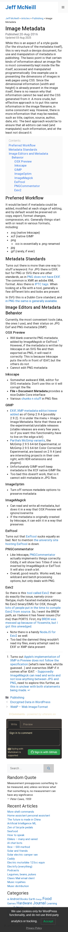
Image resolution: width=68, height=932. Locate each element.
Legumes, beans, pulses (21, 874)
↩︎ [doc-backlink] (29, 690)
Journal (39, 903)
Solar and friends (17, 850)
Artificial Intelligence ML (21, 823)
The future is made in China (24, 819)
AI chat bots (14, 843)
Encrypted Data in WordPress (30, 702)
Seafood (12, 831)
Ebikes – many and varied (22, 839)
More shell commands (20, 811)
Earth (32, 899)
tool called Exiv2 (38, 593)
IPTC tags (41, 284)
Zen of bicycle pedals (20, 827)
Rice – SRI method (18, 847)
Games (11, 903)
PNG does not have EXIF (43, 277)
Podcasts (13, 870)
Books (24, 899)
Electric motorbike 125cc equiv (26, 862)
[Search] (49, 768)
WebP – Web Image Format (29, 707)
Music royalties (16, 882)
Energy (39, 899)
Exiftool (31, 536)
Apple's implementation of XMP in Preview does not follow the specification (35, 660)
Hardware (24, 903)
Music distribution (18, 886)
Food (47, 898)
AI (8, 899)
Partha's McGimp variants (27, 440)
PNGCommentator (42, 554)
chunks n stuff (31, 398)
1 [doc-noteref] (58, 340)
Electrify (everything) (19, 866)
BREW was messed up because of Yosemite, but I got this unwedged (31, 622)
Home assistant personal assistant (28, 815)
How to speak (15, 835)
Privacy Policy (34, 928)
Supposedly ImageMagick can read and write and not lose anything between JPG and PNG (35, 677)
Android (15, 899)
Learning (52, 903)
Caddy (11, 858)
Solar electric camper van (22, 854)
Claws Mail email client (21, 878)
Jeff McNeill (20, 7)
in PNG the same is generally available (31, 301)
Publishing (17, 697)
